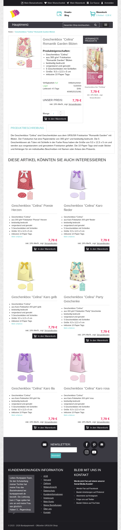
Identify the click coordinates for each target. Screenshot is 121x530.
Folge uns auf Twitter (85, 499)
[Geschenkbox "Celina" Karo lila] (25, 367)
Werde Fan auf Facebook (87, 488)
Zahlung (47, 483)
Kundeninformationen (53, 494)
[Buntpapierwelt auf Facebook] (86, 442)
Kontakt (47, 512)
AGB (45, 476)
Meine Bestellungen (52, 505)
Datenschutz (49, 491)
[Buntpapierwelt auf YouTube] (94, 450)
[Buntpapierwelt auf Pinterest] (94, 442)
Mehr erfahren (17, 237)
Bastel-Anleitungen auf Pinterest (90, 492)
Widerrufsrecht (50, 487)
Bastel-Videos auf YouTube (88, 503)
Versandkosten (75, 104)
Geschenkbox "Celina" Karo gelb (34, 297)
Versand (47, 480)
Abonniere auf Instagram (87, 496)
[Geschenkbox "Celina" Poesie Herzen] (25, 184)
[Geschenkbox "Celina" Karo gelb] (25, 276)
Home (10, 32)
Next (105, 66)
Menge (46, 113)
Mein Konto (48, 501)
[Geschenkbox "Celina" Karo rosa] (78, 367)
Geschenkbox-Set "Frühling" (95, 91)
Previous (85, 66)
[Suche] (95, 25)
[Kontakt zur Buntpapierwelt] (101, 442)
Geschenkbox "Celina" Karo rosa (86, 388)
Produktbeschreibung (27, 128)
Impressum (48, 498)
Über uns (47, 509)
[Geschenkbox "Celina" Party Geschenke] (78, 276)
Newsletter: (61, 444)
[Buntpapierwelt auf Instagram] (86, 450)
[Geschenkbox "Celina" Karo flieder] (78, 184)
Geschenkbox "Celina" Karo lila (33, 388)
